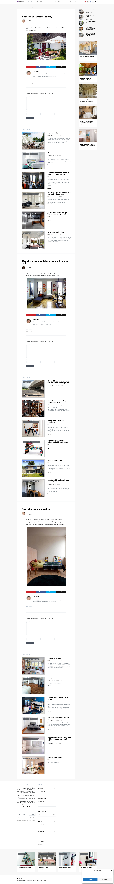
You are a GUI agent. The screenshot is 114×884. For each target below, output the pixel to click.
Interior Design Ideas (41, 1)
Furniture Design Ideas (50, 1)
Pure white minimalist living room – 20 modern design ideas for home (59, 739)
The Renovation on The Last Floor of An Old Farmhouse (91, 10)
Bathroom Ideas (40, 788)
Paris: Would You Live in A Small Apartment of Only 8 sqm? (91, 16)
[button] (111, 870)
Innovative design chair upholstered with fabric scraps (58, 441)
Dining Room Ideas (27, 421)
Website (56, 111)
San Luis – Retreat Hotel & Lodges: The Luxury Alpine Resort (86, 122)
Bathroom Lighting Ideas (42, 791)
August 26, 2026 (89, 31)
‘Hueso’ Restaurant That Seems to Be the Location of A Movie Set (91, 34)
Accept (90, 879)
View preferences (105, 879)
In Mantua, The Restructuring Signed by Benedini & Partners (90, 28)
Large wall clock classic (65, 867)
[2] (81, 17)
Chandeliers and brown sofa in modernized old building (58, 173)
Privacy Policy (40, 880)
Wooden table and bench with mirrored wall (58, 481)
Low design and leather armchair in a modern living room (59, 193)
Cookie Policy (97, 881)
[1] (81, 11)
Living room (28, 331)
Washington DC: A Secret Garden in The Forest (86, 78)
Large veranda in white (56, 232)
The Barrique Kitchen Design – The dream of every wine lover (58, 213)
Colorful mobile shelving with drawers (58, 698)
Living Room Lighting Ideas (42, 834)
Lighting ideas (40, 828)
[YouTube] (93, 2)
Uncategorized (40, 844)
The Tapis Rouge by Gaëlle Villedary (91, 22)
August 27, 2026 (89, 19)
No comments (30, 22)
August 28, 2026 (89, 12)
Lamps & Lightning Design (69, 1)
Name (27, 111)
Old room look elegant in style (58, 717)
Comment (28, 96)
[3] (81, 23)
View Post (49, 145)
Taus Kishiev (51, 743)
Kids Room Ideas (41, 818)
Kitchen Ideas (34, 213)
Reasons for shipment (55, 658)
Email (41, 111)
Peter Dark (51, 135)
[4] (81, 29)
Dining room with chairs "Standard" (56, 421)
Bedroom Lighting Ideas (42, 798)
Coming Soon (77, 1)
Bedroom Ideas (26, 154)
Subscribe (32, 814)
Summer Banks (53, 133)
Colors (27, 83)
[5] (81, 35)
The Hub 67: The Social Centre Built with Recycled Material (87, 57)
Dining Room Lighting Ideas (42, 804)
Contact (44, 880)
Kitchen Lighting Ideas (41, 824)
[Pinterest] (85, 2)
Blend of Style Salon (55, 757)
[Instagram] (88, 2)
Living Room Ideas (35, 173)
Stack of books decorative (86, 867)
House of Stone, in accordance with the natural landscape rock (58, 382)
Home (18, 7)
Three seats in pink (43, 867)
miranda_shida (51, 155)
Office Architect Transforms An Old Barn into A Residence (87, 100)
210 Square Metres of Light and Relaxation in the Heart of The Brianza (87, 145)
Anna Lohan (28, 20)
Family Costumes (33, 83)
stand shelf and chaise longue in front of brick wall (59, 401)
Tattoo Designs (40, 838)
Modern (32, 331)
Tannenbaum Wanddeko (24, 867)
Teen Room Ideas (41, 841)
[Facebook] (90, 2)
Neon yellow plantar (55, 153)
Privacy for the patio (55, 460)
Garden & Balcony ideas (59, 1)
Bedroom (28, 609)
